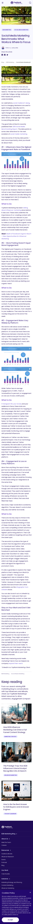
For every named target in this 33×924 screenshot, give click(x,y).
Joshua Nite (14, 48)
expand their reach (16, 663)
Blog (2, 62)
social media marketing (18, 134)
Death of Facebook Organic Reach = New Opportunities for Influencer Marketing (16, 236)
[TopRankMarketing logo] (16, 2)
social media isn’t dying (21, 103)
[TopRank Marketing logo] (7, 827)
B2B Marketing (7, 30)
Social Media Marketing (21, 30)
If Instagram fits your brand (11, 404)
